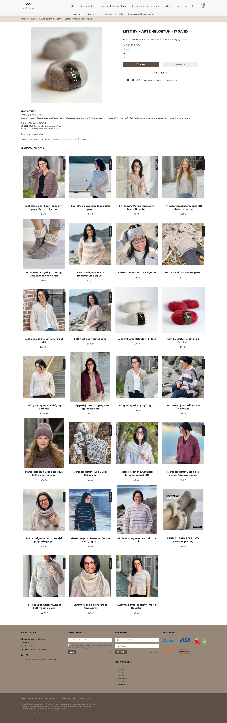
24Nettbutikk (33, 713)
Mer (186, 6)
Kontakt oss (123, 685)
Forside (121, 669)
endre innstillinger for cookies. (57, 709)
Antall (126, 54)
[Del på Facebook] (128, 80)
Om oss (121, 675)
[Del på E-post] (138, 80)
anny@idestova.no (33, 646)
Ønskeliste (182, 64)
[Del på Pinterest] (133, 80)
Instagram (122, 678)
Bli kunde (122, 672)
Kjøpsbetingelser (38, 698)
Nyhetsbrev (84, 698)
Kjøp (142, 64)
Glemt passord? (154, 652)
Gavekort (122, 681)
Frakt (23, 698)
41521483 (31, 642)
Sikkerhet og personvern (62, 698)
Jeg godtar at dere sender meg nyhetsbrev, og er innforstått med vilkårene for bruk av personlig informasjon (90, 646)
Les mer (109, 652)
